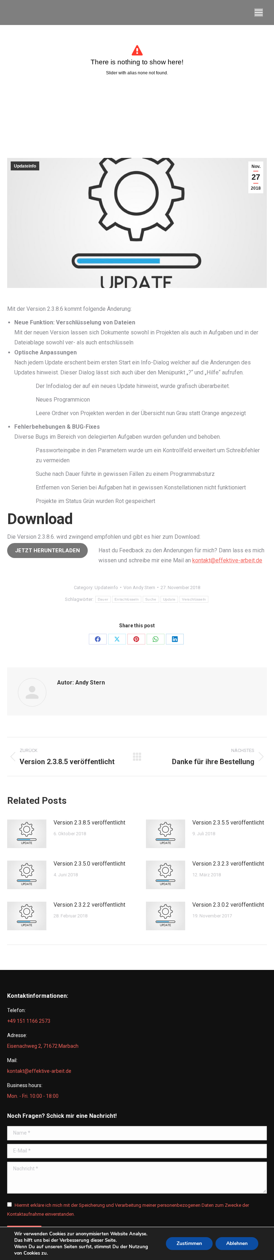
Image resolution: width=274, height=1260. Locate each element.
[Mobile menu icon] (258, 12)
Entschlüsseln (127, 599)
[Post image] (26, 834)
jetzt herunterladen (47, 550)
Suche (151, 599)
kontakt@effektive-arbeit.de (227, 560)
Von (139, 587)
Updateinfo (25, 166)
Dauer (103, 599)
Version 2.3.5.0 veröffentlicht (89, 863)
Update (169, 599)
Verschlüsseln (194, 599)
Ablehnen (237, 1243)
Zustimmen (189, 1243)
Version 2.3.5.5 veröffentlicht (228, 822)
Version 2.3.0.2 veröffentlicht (228, 904)
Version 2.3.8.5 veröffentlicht (89, 822)
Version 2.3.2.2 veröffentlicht (89, 904)
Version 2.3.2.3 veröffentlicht (228, 863)
